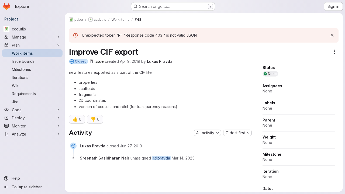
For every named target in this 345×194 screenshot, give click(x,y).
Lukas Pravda (159, 61)
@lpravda (161, 158)
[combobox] (207, 133)
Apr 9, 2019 (130, 61)
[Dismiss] (332, 35)
